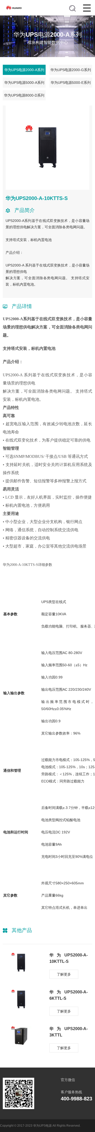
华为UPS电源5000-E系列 (71, 83)
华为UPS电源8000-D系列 (24, 95)
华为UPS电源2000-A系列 (24, 70)
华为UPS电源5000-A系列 (24, 83)
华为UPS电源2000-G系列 (70, 70)
